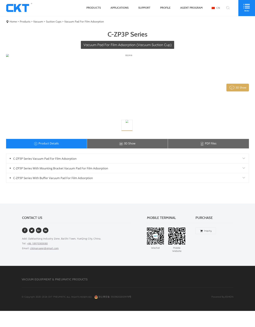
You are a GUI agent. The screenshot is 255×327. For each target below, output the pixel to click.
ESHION (229, 296)
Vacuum (38, 21)
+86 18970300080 (37, 243)
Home (13, 21)
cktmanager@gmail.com (44, 248)
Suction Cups (53, 21)
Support (144, 7)
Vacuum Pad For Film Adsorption (84, 21)
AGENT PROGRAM (191, 7)
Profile (165, 7)
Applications (119, 7)
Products (93, 7)
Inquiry (208, 230)
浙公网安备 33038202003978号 (114, 296)
